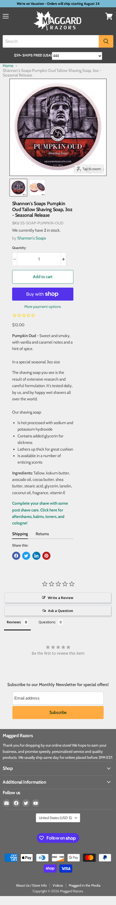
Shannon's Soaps (31, 238)
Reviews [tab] (14, 622)
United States (55, 818)
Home (8, 66)
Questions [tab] (47, 622)
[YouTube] (35, 803)
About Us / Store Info (31, 885)
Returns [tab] (42, 533)
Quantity (19, 248)
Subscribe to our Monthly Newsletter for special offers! (58, 684)
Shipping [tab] (20, 533)
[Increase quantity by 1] (63, 259)
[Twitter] (26, 803)
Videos (58, 885)
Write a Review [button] (60, 597)
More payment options (42, 306)
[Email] (6, 803)
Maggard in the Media (84, 885)
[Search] (106, 41)
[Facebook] (16, 803)
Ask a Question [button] (60, 610)
